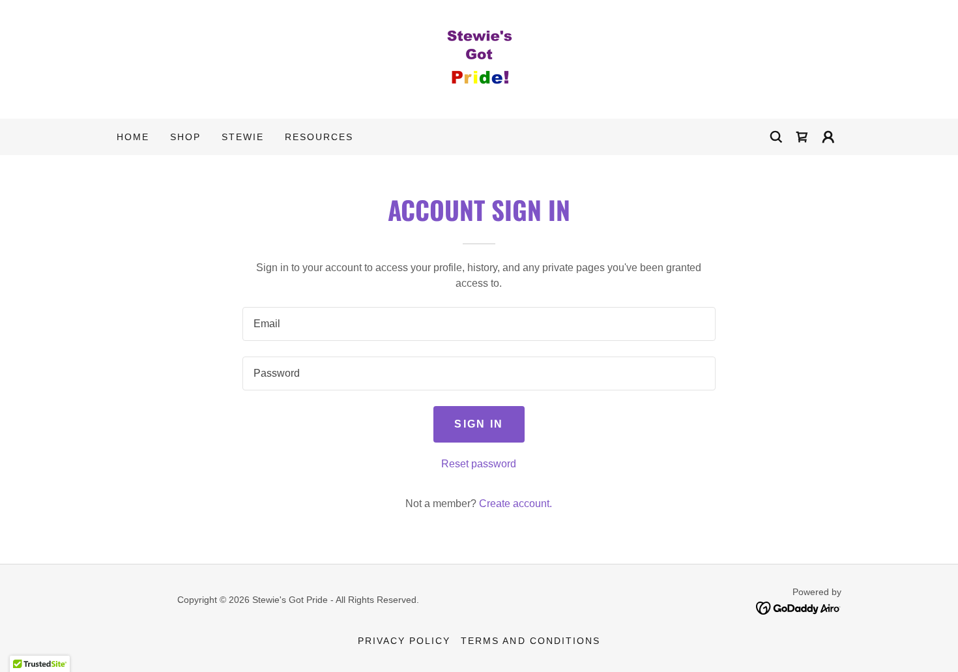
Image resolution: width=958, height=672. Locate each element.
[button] (828, 137)
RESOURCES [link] (319, 137)
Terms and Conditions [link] (530, 640)
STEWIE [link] (243, 137)
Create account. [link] (515, 503)
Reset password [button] (478, 463)
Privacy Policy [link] (404, 640)
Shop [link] (185, 137)
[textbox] (478, 324)
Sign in (478, 424)
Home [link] (133, 137)
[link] (479, 58)
